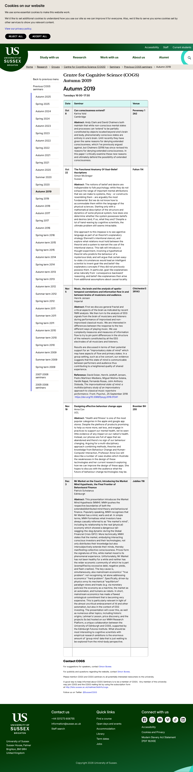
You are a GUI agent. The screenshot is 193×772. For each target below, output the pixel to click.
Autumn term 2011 (45, 308)
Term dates (102, 738)
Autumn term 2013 (46, 271)
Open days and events (108, 723)
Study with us (49, 57)
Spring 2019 (42, 198)
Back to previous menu (46, 79)
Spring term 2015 (45, 249)
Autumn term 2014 (46, 257)
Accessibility (152, 47)
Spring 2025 (42, 103)
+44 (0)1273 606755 (62, 718)
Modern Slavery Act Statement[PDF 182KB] (159, 739)
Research (79, 57)
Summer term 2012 (46, 293)
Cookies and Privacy (153, 732)
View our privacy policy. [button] (18, 28)
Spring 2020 (43, 184)
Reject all (16, 36)
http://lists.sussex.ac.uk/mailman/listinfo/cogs (87, 687)
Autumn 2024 (43, 111)
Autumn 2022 (43, 140)
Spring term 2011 (45, 323)
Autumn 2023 (43, 125)
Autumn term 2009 (46, 352)
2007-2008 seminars (42, 376)
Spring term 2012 (45, 301)
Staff (165, 47)
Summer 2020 (44, 177)
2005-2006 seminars (42, 386)
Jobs (99, 743)
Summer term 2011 (46, 315)
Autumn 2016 (43, 227)
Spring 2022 (43, 147)
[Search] (187, 57)
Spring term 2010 (45, 344)
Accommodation (105, 728)
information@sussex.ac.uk (66, 723)
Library (100, 733)
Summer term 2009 (46, 359)
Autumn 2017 (43, 213)
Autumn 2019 (43, 191)
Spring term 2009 (45, 366)
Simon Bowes (105, 666)
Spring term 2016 (45, 235)
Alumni (164, 57)
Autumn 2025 (43, 96)
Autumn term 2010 (46, 330)
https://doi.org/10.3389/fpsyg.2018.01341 (96, 397)
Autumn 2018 (43, 205)
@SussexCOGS (90, 692)
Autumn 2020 (43, 169)
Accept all (39, 36)
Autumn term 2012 (46, 286)
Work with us (109, 57)
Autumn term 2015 (46, 242)
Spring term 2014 (45, 264)
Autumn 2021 (43, 155)
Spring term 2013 (45, 279)
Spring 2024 (43, 118)
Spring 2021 (42, 162)
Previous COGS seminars (41, 88)
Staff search (58, 728)
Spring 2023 (43, 133)
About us (138, 57)
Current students (182, 47)
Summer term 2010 (46, 337)
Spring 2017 (42, 220)
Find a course (104, 718)
